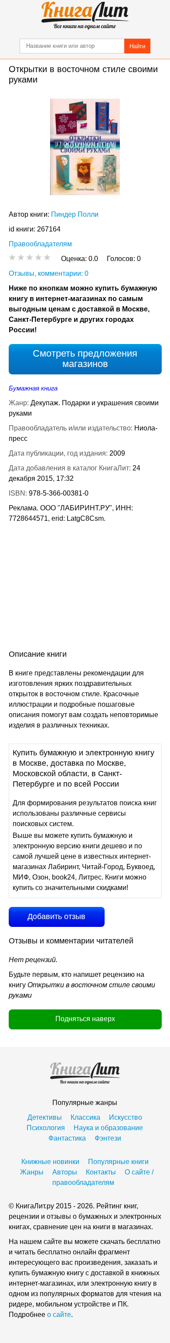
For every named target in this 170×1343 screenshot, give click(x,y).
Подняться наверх (85, 1018)
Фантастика (67, 1138)
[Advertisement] (85, 588)
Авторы (64, 1172)
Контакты (101, 1172)
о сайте (59, 1314)
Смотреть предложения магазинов (85, 358)
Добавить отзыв (56, 916)
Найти (137, 46)
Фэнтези (108, 1138)
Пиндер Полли (75, 214)
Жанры (32, 1172)
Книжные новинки (50, 1161)
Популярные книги (118, 1161)
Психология (46, 1127)
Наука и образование (108, 1127)
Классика (85, 1117)
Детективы (44, 1117)
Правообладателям (40, 244)
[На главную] (85, 16)
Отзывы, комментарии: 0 (48, 273)
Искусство (125, 1117)
